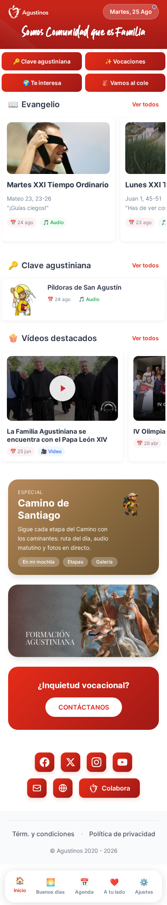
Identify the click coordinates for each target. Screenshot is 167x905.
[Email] (37, 788)
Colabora (116, 788)
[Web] (63, 788)
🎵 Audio (53, 222)
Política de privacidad (122, 834)
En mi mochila (39, 562)
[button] (83, 520)
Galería (104, 562)
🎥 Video (51, 451)
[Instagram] (96, 762)
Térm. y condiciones (43, 834)
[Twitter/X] (70, 762)
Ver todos (145, 104)
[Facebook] (44, 762)
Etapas (75, 562)
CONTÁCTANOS (83, 707)
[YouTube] (122, 762)
